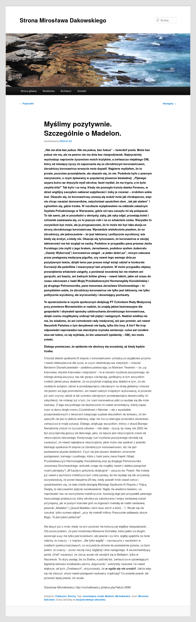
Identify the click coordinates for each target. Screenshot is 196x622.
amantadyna (89, 596)
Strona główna (29, 91)
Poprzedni (26, 103)
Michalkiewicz (122, 596)
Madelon (109, 596)
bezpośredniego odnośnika (90, 599)
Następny (169, 103)
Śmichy (72, 596)
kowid (100, 596)
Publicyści (61, 596)
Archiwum (65, 91)
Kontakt (82, 91)
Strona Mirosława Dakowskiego (63, 20)
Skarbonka (49, 91)
